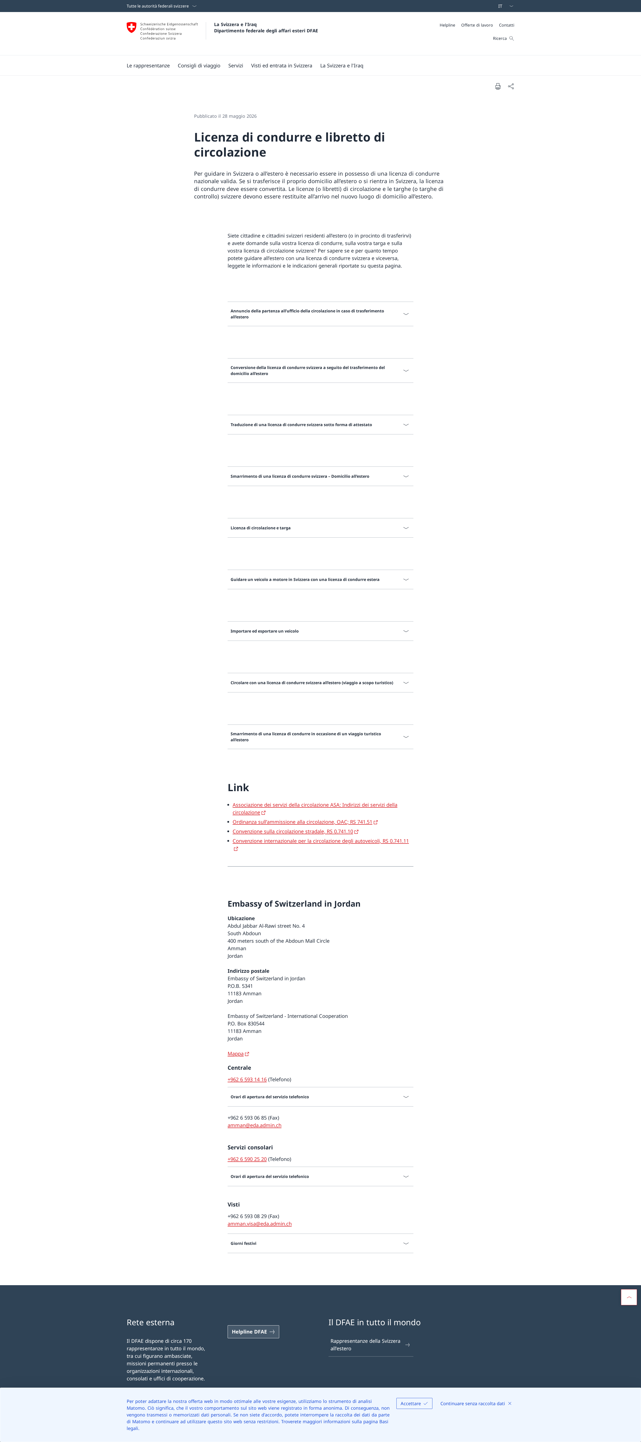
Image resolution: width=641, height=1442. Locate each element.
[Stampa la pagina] (497, 86)
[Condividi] (510, 86)
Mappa (236, 1053)
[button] (148, 65)
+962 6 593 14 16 (247, 1079)
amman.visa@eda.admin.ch (260, 1223)
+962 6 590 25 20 (247, 1159)
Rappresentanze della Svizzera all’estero (365, 1345)
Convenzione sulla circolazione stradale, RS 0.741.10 (293, 831)
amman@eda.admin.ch (254, 1125)
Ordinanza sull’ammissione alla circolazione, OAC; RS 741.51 (302, 821)
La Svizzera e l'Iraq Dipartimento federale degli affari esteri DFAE (266, 27)
